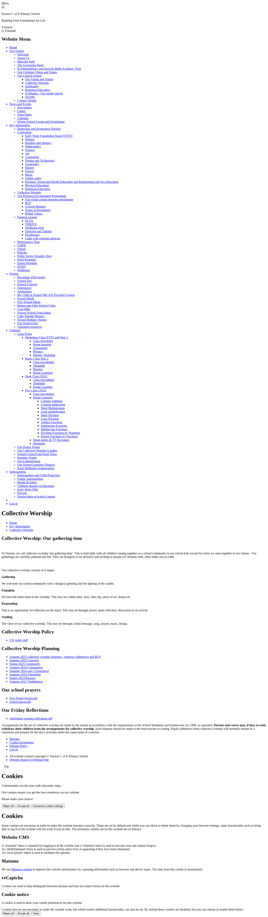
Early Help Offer (27, 489)
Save (36, 913)
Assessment (40, 348)
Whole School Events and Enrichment (41, 121)
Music (29, 174)
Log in (13, 503)
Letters (21, 111)
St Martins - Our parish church (44, 93)
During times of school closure (36, 496)
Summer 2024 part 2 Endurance (29, 671)
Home (13, 47)
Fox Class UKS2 (35, 390)
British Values (33, 213)
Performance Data (28, 242)
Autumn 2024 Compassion (26, 667)
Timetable (39, 365)
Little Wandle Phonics (31, 316)
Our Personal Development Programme (41, 196)
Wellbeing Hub (34, 227)
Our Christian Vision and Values (37, 72)
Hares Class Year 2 (36, 358)
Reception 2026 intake (31, 277)
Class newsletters (43, 362)
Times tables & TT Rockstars (51, 440)
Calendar (22, 118)
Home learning (42, 344)
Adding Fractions (51, 422)
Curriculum (24, 132)
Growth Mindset (35, 206)
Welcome (23, 54)
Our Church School (29, 75)
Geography (32, 164)
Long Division (50, 418)
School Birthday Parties (31, 319)
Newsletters (24, 107)
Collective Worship (37, 82)
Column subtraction (53, 404)
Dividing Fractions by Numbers (60, 433)
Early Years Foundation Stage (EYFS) (48, 136)
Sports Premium (27, 263)
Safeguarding (17, 471)
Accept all (23, 806)
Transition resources (29, 326)
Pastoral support (27, 217)
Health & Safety (27, 482)
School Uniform (27, 284)
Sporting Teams (27, 457)
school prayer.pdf (20, 701)
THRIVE (31, 224)
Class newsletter (43, 341)
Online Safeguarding (30, 479)
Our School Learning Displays (36, 464)
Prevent (22, 493)
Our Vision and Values (39, 79)
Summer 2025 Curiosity (24, 660)
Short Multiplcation (53, 408)
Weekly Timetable (44, 355)
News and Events (20, 104)
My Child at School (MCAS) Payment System (46, 295)
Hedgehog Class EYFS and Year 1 (46, 337)
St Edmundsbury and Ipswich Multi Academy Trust (49, 68)
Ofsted (21, 249)
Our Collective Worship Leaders (37, 450)
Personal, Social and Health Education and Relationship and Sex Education (71, 181)
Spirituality (32, 86)
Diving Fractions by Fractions (59, 436)
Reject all (8, 806)
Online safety (33, 178)
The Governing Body (30, 65)
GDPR (21, 245)
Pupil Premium (26, 259)
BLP (28, 203)
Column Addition (51, 401)
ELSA (29, 220)
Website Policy (18, 746)
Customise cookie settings (48, 806)
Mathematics (33, 146)
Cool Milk (23, 309)
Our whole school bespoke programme (49, 199)
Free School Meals (28, 302)
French (29, 171)
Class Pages (24, 334)
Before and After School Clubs (36, 305)
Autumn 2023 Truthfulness (26, 681)
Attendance (24, 288)
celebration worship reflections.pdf (30, 718)
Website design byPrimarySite (29, 759)
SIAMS (30, 97)
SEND (21, 266)
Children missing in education (35, 486)
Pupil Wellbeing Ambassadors (35, 468)
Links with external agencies (42, 238)
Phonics (38, 351)
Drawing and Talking (38, 231)
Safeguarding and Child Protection (38, 475)
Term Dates (24, 114)
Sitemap (14, 739)
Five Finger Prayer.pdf (23, 698)
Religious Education (37, 90)
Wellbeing (23, 270)
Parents (13, 273)
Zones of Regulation (37, 210)
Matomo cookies (21, 869)
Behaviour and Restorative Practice (39, 128)
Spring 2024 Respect (22, 678)
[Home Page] (3, 7)
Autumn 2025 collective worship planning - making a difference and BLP (55, 656)
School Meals (25, 298)
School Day (24, 280)
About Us (23, 58)
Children (14, 330)
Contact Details (26, 100)
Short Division (50, 415)
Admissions (24, 291)
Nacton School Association (34, 312)
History (29, 167)
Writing (29, 139)
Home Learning (43, 372)
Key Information (19, 125)
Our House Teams (28, 447)
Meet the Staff (26, 61)
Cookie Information (21, 742)
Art (27, 153)
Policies (22, 252)
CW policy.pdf (18, 640)
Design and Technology (40, 160)
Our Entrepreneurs (28, 461)
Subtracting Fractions (54, 425)
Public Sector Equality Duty (34, 256)
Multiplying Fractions (54, 429)
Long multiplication (53, 411)
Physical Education (37, 185)
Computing (32, 157)
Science (30, 150)
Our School (16, 51)
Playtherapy (32, 235)
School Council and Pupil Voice (37, 454)
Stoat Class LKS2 (36, 376)
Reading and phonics (38, 143)
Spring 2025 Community (24, 664)
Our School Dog (27, 323)
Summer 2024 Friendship (25, 674)
